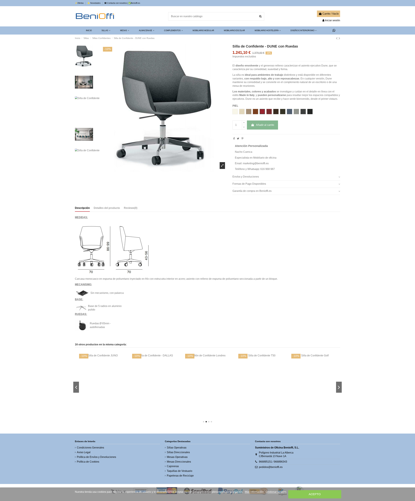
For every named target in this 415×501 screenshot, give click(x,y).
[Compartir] (234, 138)
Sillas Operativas (176, 447)
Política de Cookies (88, 461)
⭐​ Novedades (94, 3)
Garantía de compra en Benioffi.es (252, 191)
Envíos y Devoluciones (245, 176)
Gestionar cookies (276, 491)
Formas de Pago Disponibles (249, 183)
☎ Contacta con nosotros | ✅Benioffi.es (122, 3)
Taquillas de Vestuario (179, 471)
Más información (254, 491)
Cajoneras (173, 466)
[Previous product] (337, 38)
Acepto (315, 494)
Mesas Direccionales (179, 461)
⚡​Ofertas (79, 3)
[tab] (286, 176)
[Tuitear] (238, 138)
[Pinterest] (242, 138)
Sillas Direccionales (178, 452)
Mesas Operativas (177, 457)
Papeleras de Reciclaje (180, 475)
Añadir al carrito (265, 125)
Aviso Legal (83, 452)
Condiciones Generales (90, 447)
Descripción (82, 208)
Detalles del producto (107, 208)
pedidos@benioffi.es (271, 467)
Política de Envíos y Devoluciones (96, 457)
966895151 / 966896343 (273, 461)
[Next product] (339, 38)
